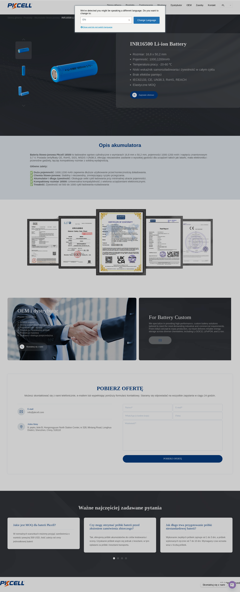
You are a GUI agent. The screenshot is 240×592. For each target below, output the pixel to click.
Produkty (130, 5)
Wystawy (161, 5)
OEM (189, 5)
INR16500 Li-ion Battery (73, 18)
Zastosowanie (146, 5)
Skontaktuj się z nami (34, 347)
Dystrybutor (176, 5)
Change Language (146, 20)
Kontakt (211, 5)
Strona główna (114, 5)
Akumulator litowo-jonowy (47, 18)
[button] (114, 558)
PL (223, 5)
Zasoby (199, 5)
